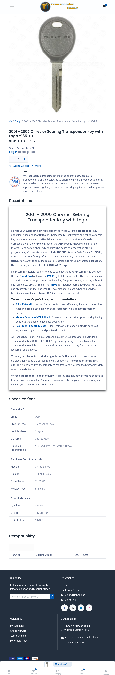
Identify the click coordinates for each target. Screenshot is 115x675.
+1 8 (67, 642)
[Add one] (24, 159)
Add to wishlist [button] (21, 165)
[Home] (9, 670)
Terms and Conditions (73, 595)
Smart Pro (26, 276)
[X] (72, 607)
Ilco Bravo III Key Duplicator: (32, 325)
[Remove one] (12, 159)
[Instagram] (89, 607)
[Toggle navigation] (12, 7)
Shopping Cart (18, 630)
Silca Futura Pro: (25, 304)
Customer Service (71, 590)
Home (64, 585)
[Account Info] (105, 670)
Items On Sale (18, 635)
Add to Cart (63, 664)
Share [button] (37, 165)
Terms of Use (68, 599)
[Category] (57, 670)
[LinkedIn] (81, 607)
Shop (18, 121)
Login (13, 152)
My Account (17, 625)
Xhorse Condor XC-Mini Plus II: (33, 317)
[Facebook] (64, 607)
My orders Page (19, 640)
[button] (52, 596)
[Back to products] (101, 126)
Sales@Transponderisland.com (82, 637)
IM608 (50, 276)
